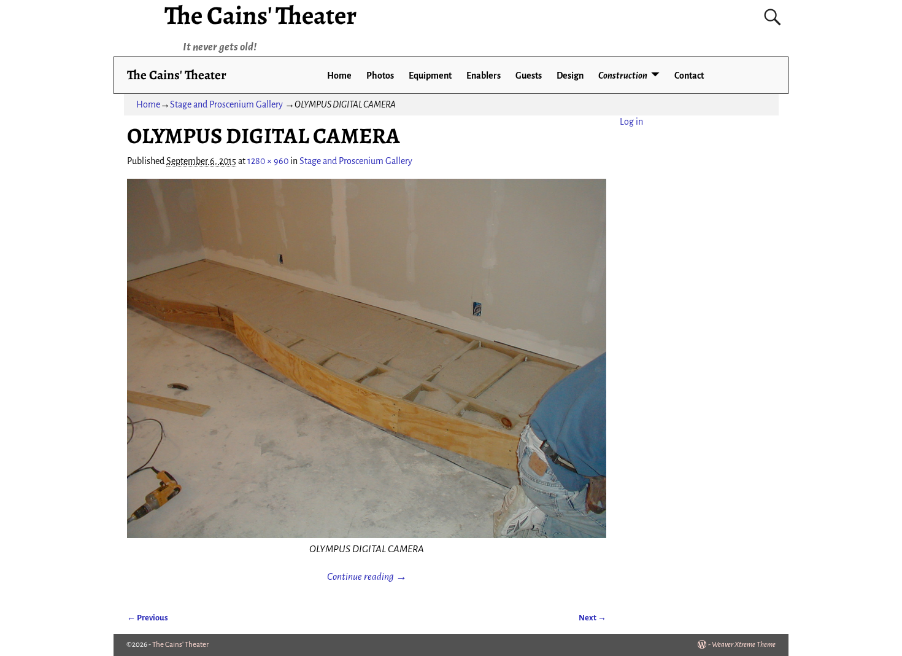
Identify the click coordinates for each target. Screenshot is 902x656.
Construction (622, 75)
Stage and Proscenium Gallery (226, 104)
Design (570, 75)
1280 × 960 (267, 161)
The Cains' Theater (176, 75)
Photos (380, 75)
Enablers (483, 75)
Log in (631, 122)
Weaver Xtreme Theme (744, 645)
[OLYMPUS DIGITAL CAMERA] (366, 359)
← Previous (147, 617)
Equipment (430, 75)
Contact (689, 75)
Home (339, 75)
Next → (592, 617)
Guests (528, 75)
